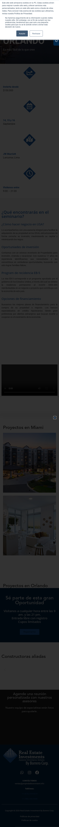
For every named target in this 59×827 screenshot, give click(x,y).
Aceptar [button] (22, 33)
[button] (55, 417)
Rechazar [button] (36, 33)
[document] (29, 413)
